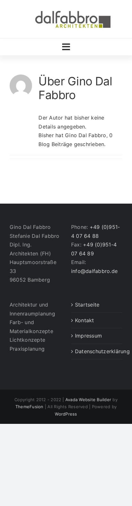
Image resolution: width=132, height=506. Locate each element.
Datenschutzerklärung (97, 351)
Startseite (87, 304)
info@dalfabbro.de (94, 271)
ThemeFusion (29, 406)
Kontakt (84, 320)
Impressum (88, 335)
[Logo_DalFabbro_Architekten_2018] (73, 10)
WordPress (66, 413)
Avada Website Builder (88, 399)
